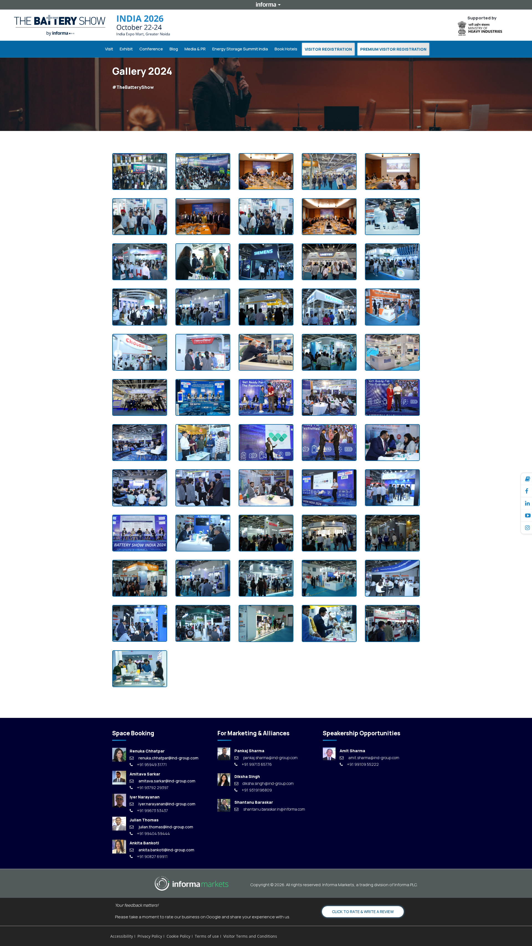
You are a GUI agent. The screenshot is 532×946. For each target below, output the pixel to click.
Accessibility (121, 936)
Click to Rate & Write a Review (363, 911)
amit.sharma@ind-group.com (374, 757)
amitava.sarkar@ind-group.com (167, 780)
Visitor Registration (328, 49)
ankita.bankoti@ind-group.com (166, 849)
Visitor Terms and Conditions (250, 936)
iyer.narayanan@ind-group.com (167, 803)
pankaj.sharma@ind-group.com (270, 757)
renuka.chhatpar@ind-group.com (168, 758)
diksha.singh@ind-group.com (268, 783)
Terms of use (207, 936)
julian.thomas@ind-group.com (166, 826)
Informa (266, 4)
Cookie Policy (178, 936)
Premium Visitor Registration (393, 49)
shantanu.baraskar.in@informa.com (274, 809)
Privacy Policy (149, 936)
